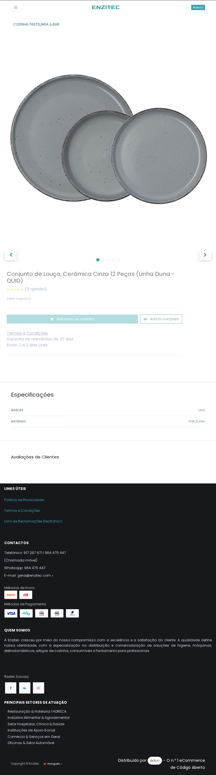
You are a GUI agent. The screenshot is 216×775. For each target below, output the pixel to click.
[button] (11, 254)
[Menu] (16, 7)
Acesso (198, 7)
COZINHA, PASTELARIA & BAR (35, 24)
